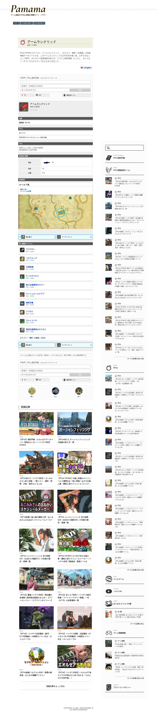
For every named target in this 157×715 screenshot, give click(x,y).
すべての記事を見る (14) (135, 678)
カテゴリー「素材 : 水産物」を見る (33, 338)
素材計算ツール (70, 95)
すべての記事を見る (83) (135, 570)
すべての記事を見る (137, 624)
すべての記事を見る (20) (135, 359)
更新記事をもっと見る (55, 686)
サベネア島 (24, 185)
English (87, 68)
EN (40, 95)
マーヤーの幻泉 (25, 190)
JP (25, 95)
